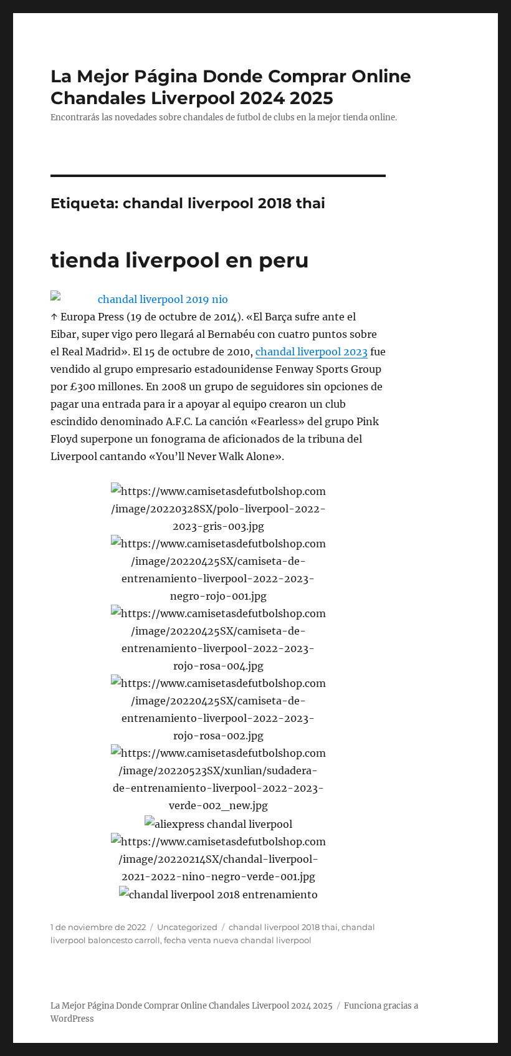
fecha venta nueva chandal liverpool (238, 940)
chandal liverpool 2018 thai (283, 927)
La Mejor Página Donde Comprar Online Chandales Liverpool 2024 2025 (230, 86)
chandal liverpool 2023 (312, 351)
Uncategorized (187, 927)
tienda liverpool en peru (179, 259)
